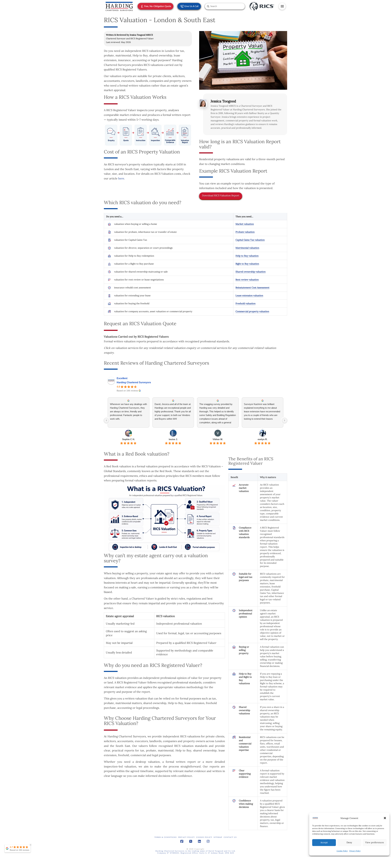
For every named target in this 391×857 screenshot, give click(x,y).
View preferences (374, 842)
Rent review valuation (247, 279)
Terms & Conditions (165, 837)
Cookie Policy (342, 851)
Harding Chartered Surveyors (134, 382)
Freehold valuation (246, 303)
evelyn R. (262, 439)
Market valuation (245, 224)
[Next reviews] (284, 420)
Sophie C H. (128, 439)
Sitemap (218, 837)
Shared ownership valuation (251, 271)
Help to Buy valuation (247, 255)
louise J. (173, 439)
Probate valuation (245, 231)
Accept (324, 842)
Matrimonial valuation (247, 247)
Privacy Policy (355, 851)
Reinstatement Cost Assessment (252, 287)
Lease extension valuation (249, 295)
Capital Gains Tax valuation (250, 239)
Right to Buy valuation (247, 263)
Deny (349, 842)
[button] (384, 818)
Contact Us (230, 837)
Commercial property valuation (252, 311)
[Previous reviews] (106, 420)
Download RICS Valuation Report (220, 195)
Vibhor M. (218, 439)
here (121, 178)
